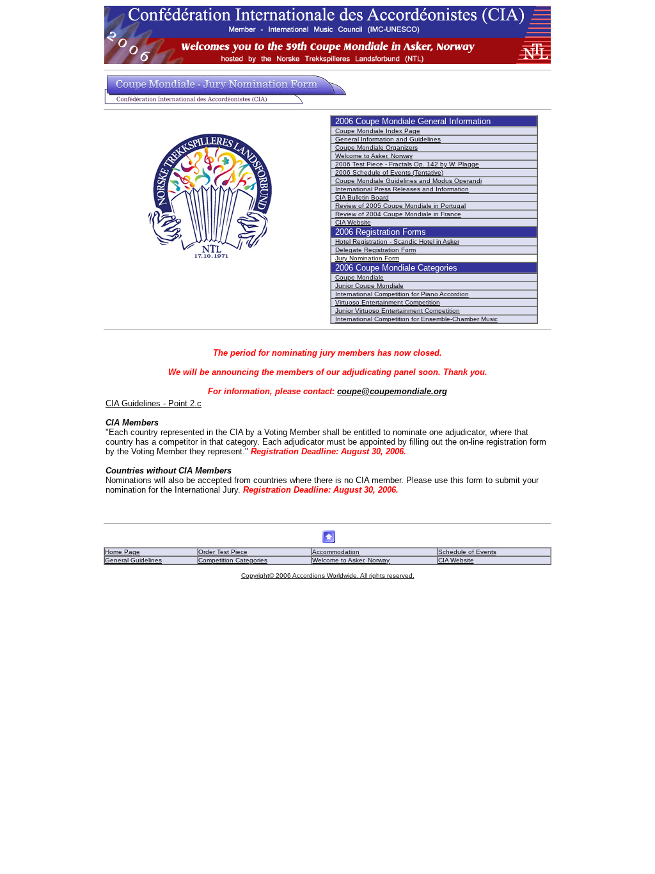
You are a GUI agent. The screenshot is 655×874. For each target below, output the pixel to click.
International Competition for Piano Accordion (402, 294)
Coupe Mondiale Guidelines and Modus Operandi (408, 180)
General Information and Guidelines (388, 139)
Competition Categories (232, 560)
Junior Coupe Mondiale (369, 285)
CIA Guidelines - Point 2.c (153, 403)
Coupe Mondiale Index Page (377, 130)
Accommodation (335, 551)
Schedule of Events (467, 551)
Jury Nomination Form (367, 258)
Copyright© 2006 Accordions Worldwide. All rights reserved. (327, 575)
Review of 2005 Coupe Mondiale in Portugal (400, 205)
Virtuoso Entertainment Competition (387, 302)
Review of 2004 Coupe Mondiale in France (398, 214)
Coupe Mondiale (359, 277)
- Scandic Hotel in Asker (424, 241)
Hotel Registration (362, 241)
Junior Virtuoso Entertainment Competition (397, 310)
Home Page (122, 551)
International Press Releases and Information (402, 189)
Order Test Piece (223, 551)
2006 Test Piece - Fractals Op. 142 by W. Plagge (407, 164)
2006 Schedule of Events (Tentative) (389, 172)
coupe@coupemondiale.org (392, 391)
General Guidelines (133, 560)
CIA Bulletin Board (362, 197)
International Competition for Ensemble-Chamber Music (416, 318)
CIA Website (353, 222)
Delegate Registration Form (375, 249)
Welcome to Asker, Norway (374, 155)
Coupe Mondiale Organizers (376, 147)
